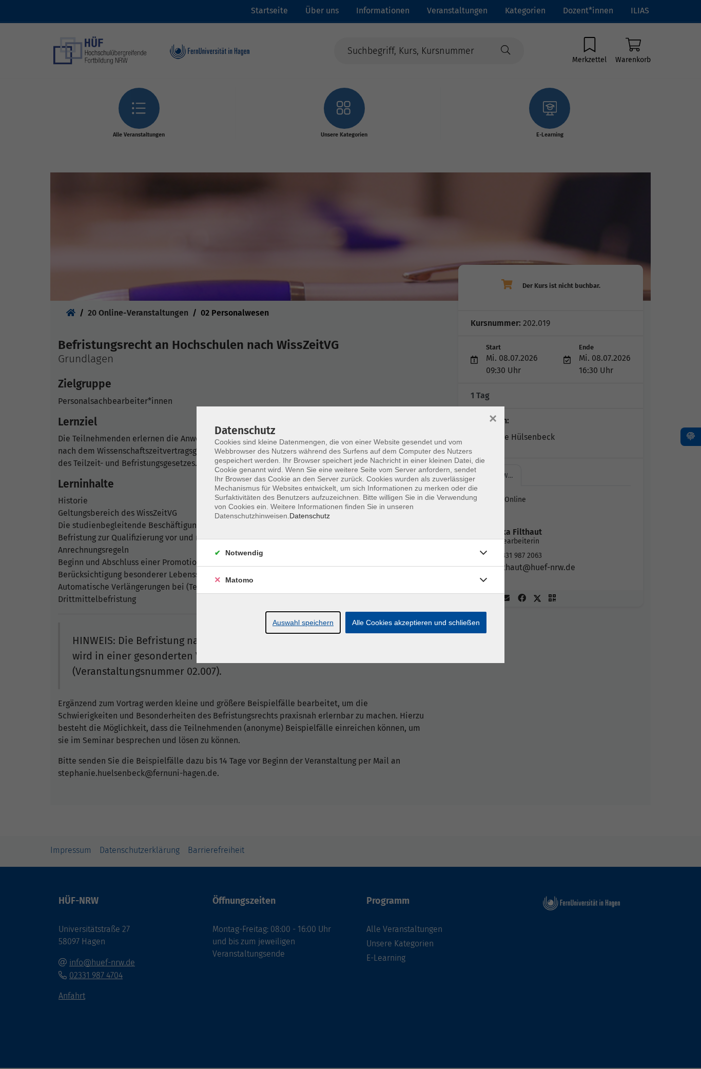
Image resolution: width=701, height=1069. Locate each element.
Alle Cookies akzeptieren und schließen (416, 622)
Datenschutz (309, 516)
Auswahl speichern (303, 622)
